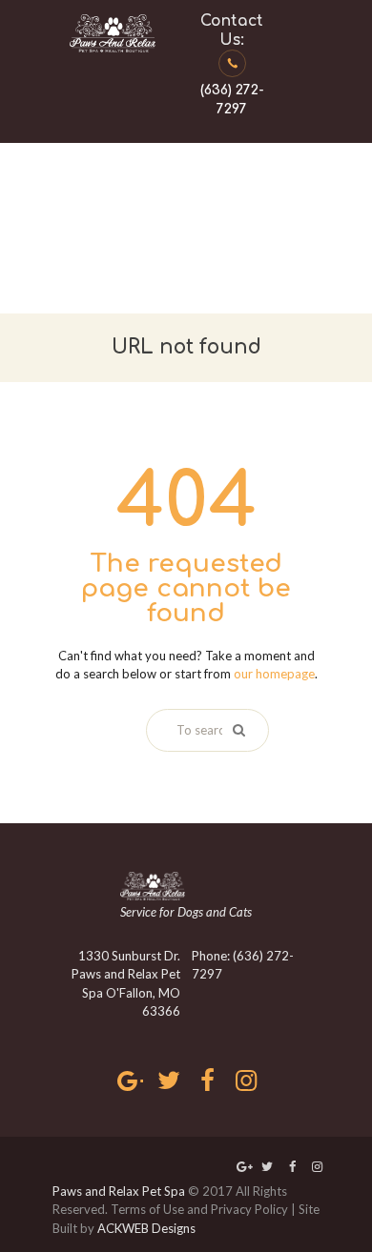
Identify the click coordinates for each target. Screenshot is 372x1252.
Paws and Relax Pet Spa (118, 1191)
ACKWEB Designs (146, 1228)
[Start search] (237, 730)
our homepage (274, 673)
